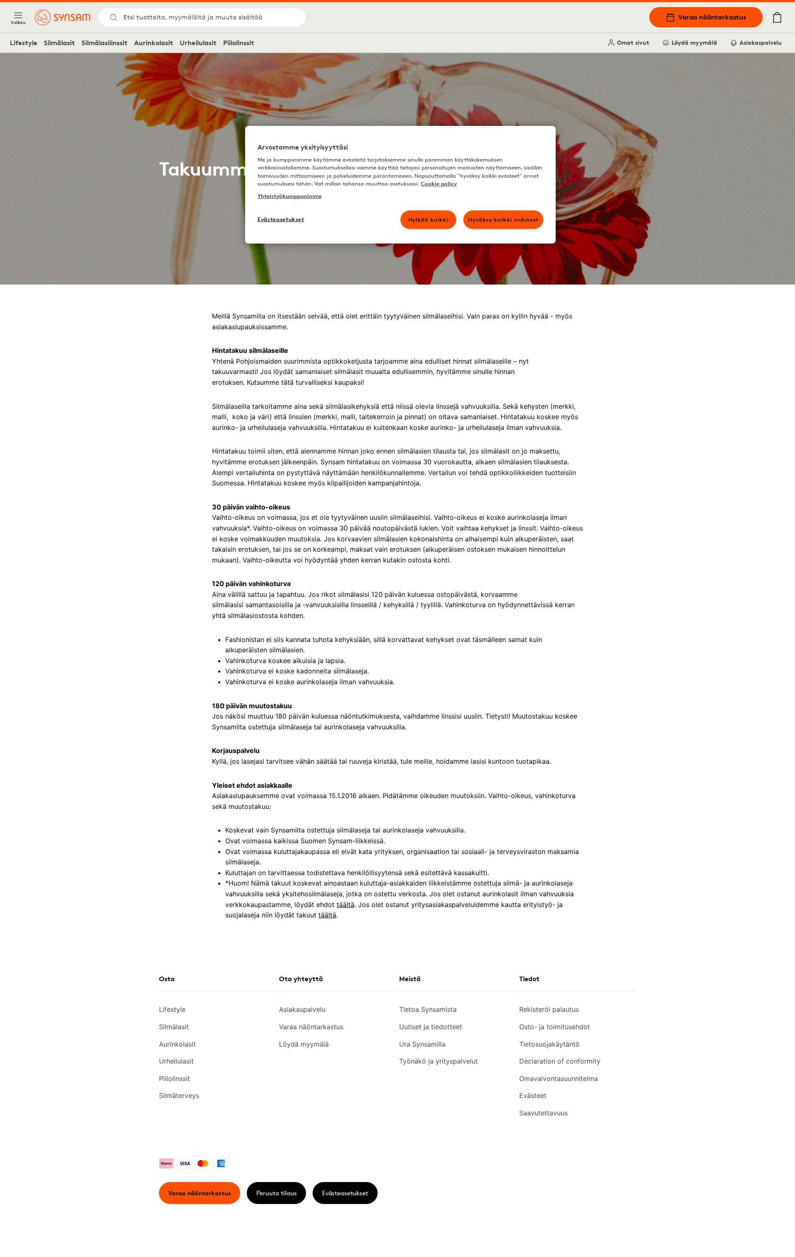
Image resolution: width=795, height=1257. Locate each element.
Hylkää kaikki (428, 219)
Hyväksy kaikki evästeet (503, 219)
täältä (345, 904)
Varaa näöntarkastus (712, 17)
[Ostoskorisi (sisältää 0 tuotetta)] (777, 17)
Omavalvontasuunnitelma (558, 1078)
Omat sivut (633, 42)
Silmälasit (59, 43)
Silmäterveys (179, 1095)
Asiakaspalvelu (761, 42)
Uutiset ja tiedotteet (430, 1027)
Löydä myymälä (694, 42)
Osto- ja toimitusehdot (554, 1027)
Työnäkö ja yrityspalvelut (438, 1061)
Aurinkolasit (153, 43)
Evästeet (533, 1095)
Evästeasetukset (345, 1193)
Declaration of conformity (559, 1061)
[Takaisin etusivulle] (62, 17)
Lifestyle (23, 43)
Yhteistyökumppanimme (290, 196)
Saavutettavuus (543, 1113)
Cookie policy (439, 183)
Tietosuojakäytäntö (549, 1044)
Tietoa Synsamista (428, 1009)
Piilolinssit (238, 43)
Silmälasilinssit (105, 43)
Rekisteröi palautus (549, 1009)
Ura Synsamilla (422, 1044)
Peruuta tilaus (276, 1193)
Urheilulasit (198, 43)
